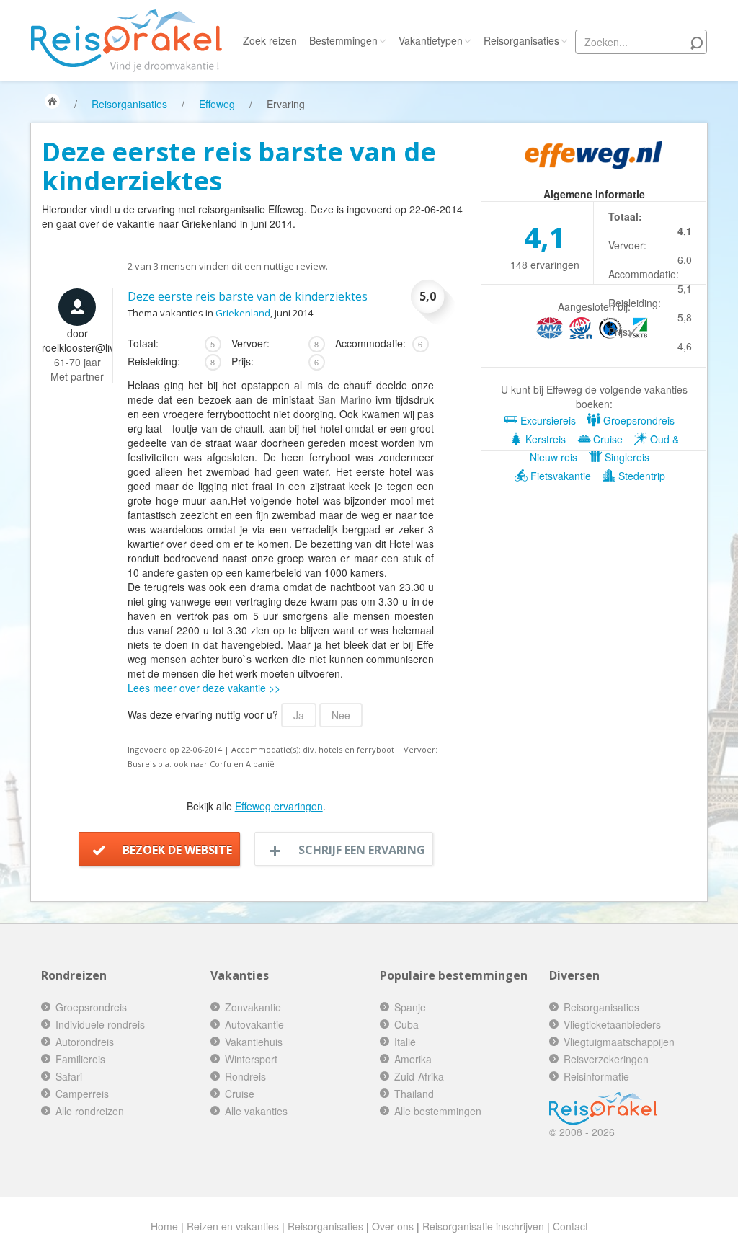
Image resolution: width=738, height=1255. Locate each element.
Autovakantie (254, 1024)
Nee (341, 715)
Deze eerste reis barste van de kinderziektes (248, 296)
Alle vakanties (256, 1111)
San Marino (345, 399)
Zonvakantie (253, 1007)
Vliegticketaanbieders (612, 1024)
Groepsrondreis (637, 420)
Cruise (606, 439)
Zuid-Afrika (419, 1076)
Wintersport (251, 1059)
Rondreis (245, 1076)
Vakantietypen (431, 40)
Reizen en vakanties (233, 1226)
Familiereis (80, 1059)
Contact (570, 1226)
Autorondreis (84, 1041)
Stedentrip (640, 476)
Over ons (393, 1226)
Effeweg (217, 104)
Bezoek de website (177, 850)
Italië (405, 1041)
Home (164, 1226)
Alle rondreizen (89, 1111)
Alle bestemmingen (437, 1111)
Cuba (406, 1024)
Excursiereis (546, 420)
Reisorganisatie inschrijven (483, 1226)
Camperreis (82, 1093)
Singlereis (625, 457)
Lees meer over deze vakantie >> (204, 687)
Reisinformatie (596, 1076)
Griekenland (242, 312)
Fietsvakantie (559, 476)
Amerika (413, 1059)
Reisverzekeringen (606, 1059)
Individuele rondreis (100, 1024)
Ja (298, 715)
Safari (68, 1076)
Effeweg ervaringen (279, 806)
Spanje (410, 1007)
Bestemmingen (343, 40)
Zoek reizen (270, 40)
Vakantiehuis (254, 1041)
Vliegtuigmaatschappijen (619, 1041)
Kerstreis (544, 439)
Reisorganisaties (521, 40)
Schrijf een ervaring (361, 850)
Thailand (414, 1093)
